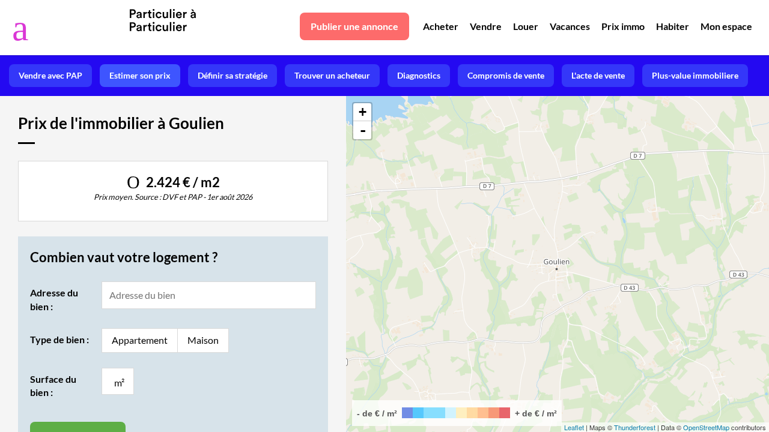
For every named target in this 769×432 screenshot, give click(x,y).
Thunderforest (634, 427)
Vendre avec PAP (50, 75)
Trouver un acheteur (332, 75)
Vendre (486, 26)
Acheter (440, 26)
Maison (203, 340)
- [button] (363, 130)
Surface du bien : (53, 385)
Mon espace (726, 26)
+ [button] (362, 111)
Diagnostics (418, 75)
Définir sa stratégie (232, 75)
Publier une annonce (354, 26)
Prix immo (623, 26)
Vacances (570, 26)
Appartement (140, 340)
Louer (525, 26)
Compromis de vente (505, 75)
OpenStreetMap (706, 427)
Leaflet (574, 427)
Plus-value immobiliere (695, 75)
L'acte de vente (598, 75)
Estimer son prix (140, 75)
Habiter (672, 26)
